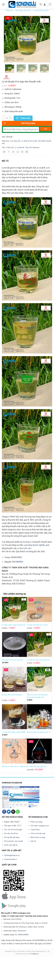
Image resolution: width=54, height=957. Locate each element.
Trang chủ (9, 10)
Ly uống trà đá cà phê (41, 10)
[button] (3, 4)
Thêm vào (25, 118)
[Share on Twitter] (13, 152)
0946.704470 (14, 822)
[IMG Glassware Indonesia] (6, 77)
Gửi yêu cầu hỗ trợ (11, 833)
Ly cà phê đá (19, 147)
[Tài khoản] (44, 4)
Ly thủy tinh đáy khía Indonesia (38, 660)
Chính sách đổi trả (10, 845)
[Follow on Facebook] (4, 812)
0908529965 (16, 557)
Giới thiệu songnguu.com (40, 826)
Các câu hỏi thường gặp (13, 829)
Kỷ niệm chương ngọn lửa (36, 766)
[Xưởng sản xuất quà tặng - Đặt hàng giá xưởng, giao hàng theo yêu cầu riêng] (22, 4)
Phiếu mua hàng (36, 822)
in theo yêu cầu (24, 548)
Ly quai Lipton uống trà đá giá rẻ (13, 625)
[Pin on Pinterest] (22, 152)
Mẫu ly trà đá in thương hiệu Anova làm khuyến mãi (37, 696)
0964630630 (21, 931)
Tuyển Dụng (35, 829)
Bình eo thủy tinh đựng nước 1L (38, 732)
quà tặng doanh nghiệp (34, 545)
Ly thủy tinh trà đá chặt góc (12, 695)
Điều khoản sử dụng (38, 837)
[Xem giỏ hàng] (50, 4)
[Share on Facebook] (9, 152)
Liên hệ (33, 841)
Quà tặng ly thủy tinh (22, 10)
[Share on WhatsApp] (4, 152)
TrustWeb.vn (34, 954)
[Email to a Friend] (18, 152)
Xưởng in (27, 542)
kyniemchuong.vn (10, 859)
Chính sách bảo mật (38, 833)
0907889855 (17, 562)
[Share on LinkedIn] (27, 152)
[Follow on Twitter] (9, 812)
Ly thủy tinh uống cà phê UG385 (13, 732)
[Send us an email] (13, 812)
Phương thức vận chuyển (13, 841)
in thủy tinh (10, 147)
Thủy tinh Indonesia (32, 147)
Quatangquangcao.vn (12, 855)
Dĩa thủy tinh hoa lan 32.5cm (12, 660)
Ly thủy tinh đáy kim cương (37, 625)
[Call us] (18, 812)
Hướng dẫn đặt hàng (11, 837)
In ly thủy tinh (15, 141)
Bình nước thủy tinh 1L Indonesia (14, 766)
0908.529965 (23, 935)
